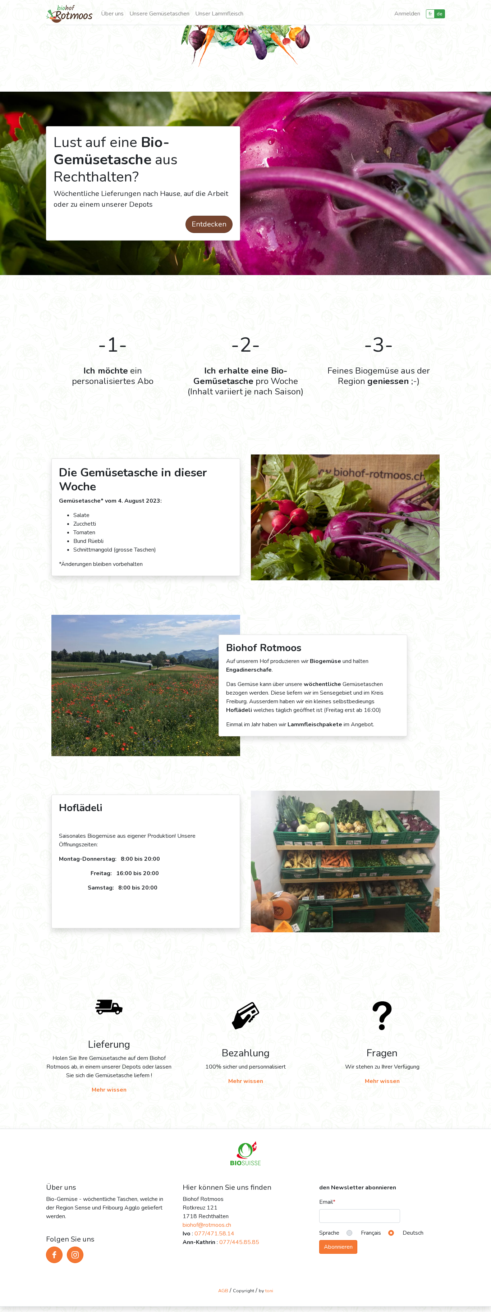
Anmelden (407, 14)
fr (430, 13)
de (439, 13)
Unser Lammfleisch (219, 14)
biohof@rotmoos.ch (207, 1225)
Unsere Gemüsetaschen (159, 14)
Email (326, 1202)
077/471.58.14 (214, 1234)
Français (371, 1233)
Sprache (329, 1233)
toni (269, 1291)
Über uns (112, 14)
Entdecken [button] (209, 224)
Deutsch (413, 1233)
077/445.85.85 (239, 1242)
